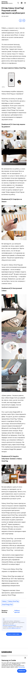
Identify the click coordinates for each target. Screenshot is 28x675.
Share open (23, 20)
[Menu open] (25, 2)
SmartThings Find (7, 604)
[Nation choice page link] (21, 2)
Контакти (4, 656)
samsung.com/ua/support (9, 625)
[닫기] (25, 658)
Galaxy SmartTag (13, 601)
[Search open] (18, 2)
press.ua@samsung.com (14, 628)
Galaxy (4, 601)
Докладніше (21, 667)
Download (20, 20)
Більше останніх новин (13, 634)
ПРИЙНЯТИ (21, 671)
